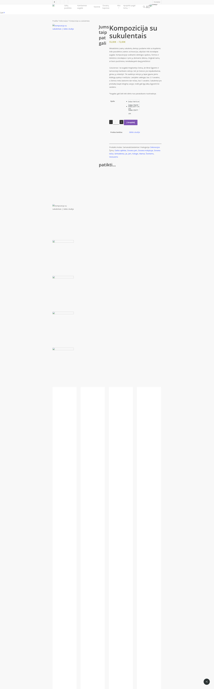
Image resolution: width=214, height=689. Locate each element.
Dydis (112, 101)
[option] (134, 102)
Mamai (142, 153)
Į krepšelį (131, 122)
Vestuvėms (113, 157)
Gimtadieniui (119, 153)
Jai (126, 153)
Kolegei (135, 153)
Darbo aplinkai (120, 150)
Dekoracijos (63, 21)
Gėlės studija (134, 132)
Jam (129, 153)
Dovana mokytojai (145, 150)
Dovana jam (132, 150)
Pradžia (55, 21)
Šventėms (150, 153)
